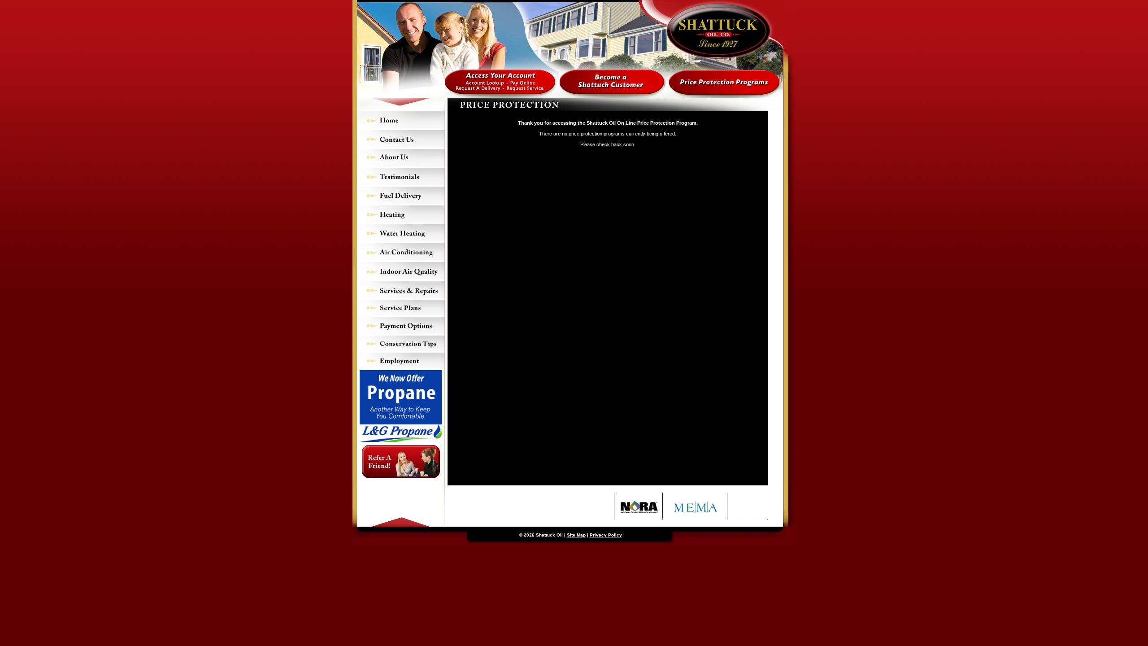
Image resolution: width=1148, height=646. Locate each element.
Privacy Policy (606, 535)
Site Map (576, 535)
